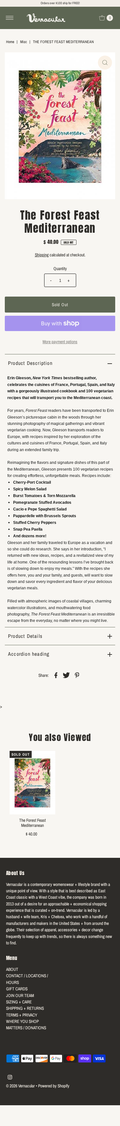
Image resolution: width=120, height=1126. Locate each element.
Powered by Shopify (53, 1086)
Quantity (60, 268)
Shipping (42, 255)
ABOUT (12, 969)
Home (10, 41)
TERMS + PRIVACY (21, 1015)
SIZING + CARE (19, 1002)
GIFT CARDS (17, 989)
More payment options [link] (60, 341)
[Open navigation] (10, 18)
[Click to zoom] (105, 63)
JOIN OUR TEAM (20, 995)
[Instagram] (10, 1078)
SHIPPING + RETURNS (25, 1008)
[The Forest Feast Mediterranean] (32, 783)
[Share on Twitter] (66, 674)
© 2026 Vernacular (20, 1086)
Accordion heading (28, 653)
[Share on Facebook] (56, 674)
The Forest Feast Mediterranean (32, 822)
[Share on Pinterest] (77, 674)
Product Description (30, 363)
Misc (23, 41)
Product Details (25, 635)
